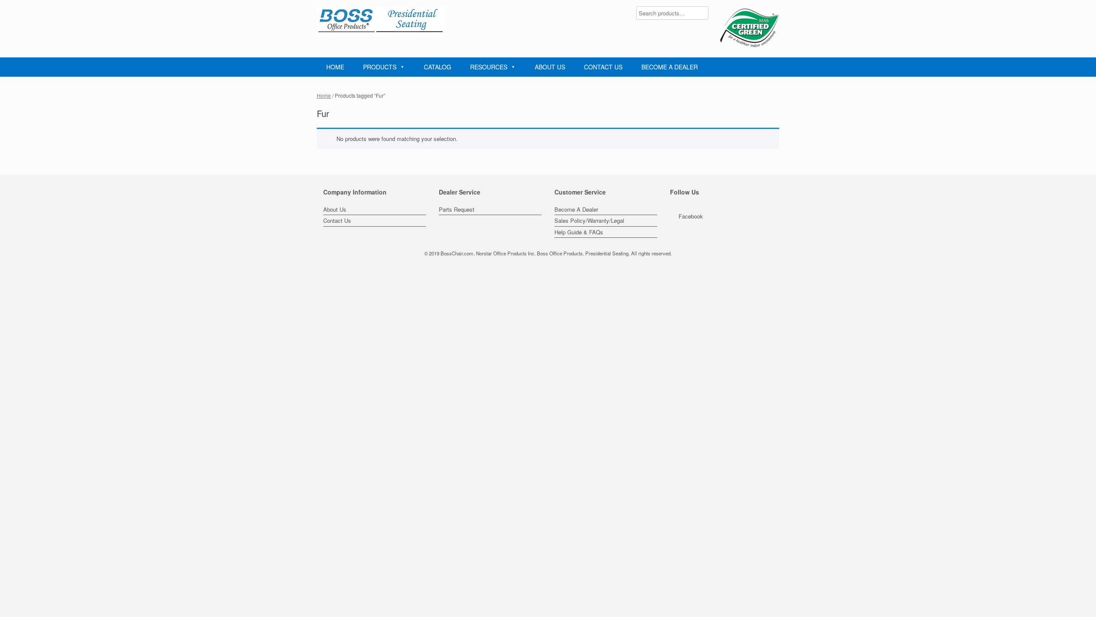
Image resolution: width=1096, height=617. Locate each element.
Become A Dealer (576, 209)
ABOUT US (550, 67)
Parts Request (456, 209)
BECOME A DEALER (669, 67)
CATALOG (437, 67)
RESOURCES (488, 67)
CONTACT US (603, 67)
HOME (335, 67)
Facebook (691, 216)
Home (324, 95)
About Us (334, 209)
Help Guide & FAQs (578, 232)
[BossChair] (381, 21)
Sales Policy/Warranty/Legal (589, 220)
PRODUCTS (379, 67)
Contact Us (337, 220)
